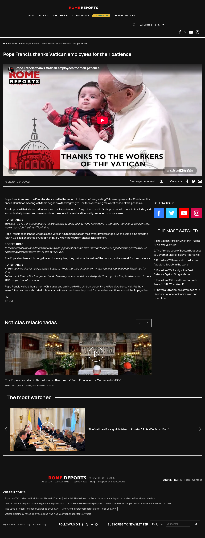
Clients (145, 24)
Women (36, 385)
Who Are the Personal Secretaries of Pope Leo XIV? (89, 508)
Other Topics (80, 15)
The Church (60, 15)
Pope (31, 15)
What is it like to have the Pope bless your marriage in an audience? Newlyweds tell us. (109, 498)
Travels (27, 385)
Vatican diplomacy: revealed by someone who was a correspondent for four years (48, 513)
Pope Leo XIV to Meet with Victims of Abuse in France (33, 498)
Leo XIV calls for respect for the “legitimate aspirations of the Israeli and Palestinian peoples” (54, 503)
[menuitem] (159, 24)
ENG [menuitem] (157, 25)
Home (6, 43)
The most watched (124, 15)
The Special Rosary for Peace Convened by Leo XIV (31, 508)
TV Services (101, 15)
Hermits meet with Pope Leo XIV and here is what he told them (139, 503)
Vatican (43, 15)
